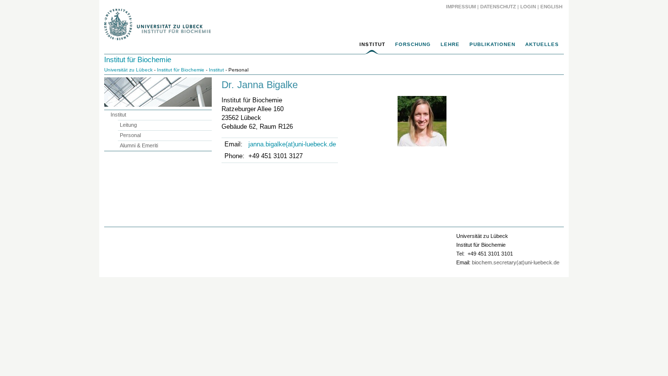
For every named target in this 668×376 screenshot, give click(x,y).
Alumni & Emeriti (139, 145)
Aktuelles (542, 44)
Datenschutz (498, 6)
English (552, 6)
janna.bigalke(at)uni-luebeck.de (292, 144)
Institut (372, 44)
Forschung (413, 44)
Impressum (461, 6)
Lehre (450, 44)
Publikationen (492, 44)
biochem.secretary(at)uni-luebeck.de (515, 262)
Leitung (128, 125)
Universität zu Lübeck (128, 69)
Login (528, 6)
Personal (130, 135)
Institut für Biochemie (137, 59)
